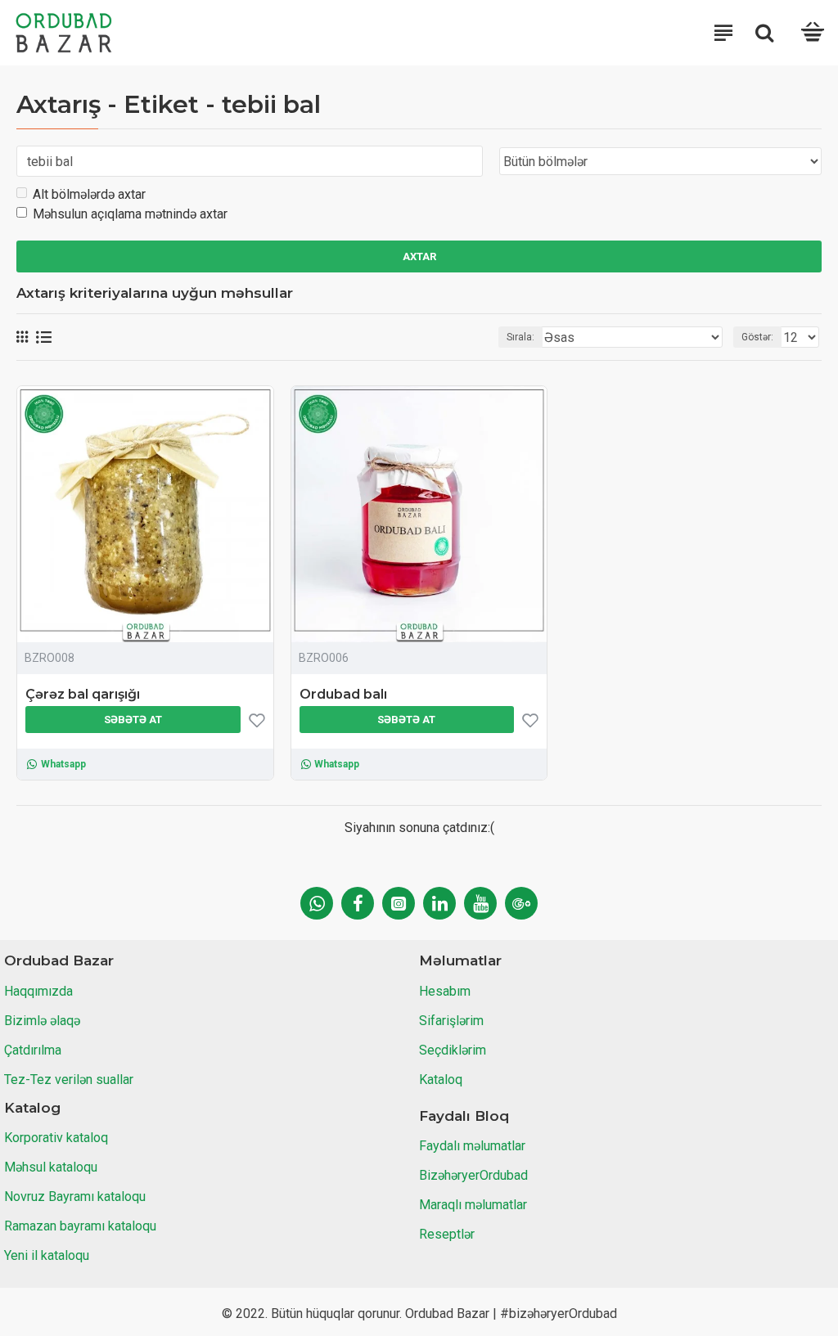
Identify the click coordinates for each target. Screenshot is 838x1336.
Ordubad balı (343, 694)
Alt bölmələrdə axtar (89, 194)
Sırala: (520, 337)
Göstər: (757, 337)
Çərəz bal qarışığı (82, 694)
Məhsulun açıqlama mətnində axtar (130, 214)
